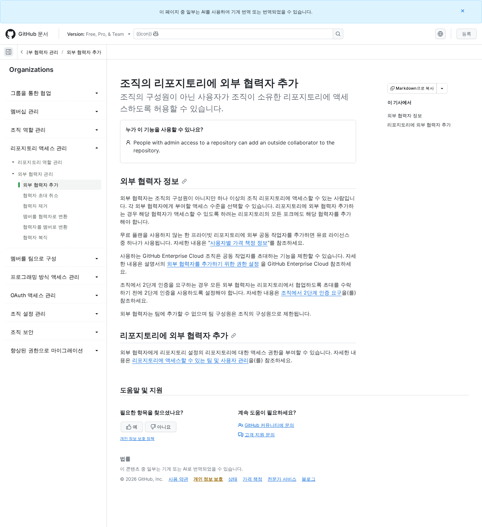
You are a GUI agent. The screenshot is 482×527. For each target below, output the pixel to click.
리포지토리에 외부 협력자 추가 (174, 335)
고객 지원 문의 (260, 434)
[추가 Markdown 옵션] (442, 88)
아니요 (164, 426)
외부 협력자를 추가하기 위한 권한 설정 (213, 263)
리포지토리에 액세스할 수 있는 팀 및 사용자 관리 (190, 360)
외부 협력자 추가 (84, 52)
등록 (466, 33)
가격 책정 (252, 479)
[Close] (463, 10)
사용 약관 (178, 479)
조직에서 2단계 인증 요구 (311, 292)
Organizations (31, 70)
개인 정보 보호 (208, 479)
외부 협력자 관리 (41, 52)
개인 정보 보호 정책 (137, 438)
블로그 (308, 479)
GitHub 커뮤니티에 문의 (269, 425)
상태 (232, 479)
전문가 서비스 (282, 479)
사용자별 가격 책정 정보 (239, 242)
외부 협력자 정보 (149, 181)
